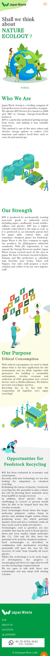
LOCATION (7, 630)
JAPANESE (10, 634)
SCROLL (25, 88)
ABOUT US (7, 625)
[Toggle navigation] (45, 4)
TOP (4, 620)
